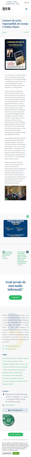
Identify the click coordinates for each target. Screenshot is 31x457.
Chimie (5, 361)
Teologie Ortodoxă (7, 384)
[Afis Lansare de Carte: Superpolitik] (15, 40)
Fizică (20, 361)
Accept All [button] (16, 453)
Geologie (11, 364)
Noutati (4, 32)
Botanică (25, 358)
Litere (22, 364)
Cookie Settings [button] (7, 453)
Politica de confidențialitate (12, 346)
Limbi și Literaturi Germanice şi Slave (14, 370)
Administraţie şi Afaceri (9, 358)
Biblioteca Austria (7, 372)
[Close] (27, 216)
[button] (3, 252)
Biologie (19, 358)
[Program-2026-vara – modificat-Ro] (15, 220)
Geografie (5, 364)
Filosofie (15, 361)
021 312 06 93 (10, 405)
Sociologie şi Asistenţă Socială (18, 381)
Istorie (17, 364)
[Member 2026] (8, 414)
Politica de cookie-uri (10, 349)
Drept (10, 361)
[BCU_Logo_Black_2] (6, 8)
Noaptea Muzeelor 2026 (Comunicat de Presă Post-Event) (7, 254)
